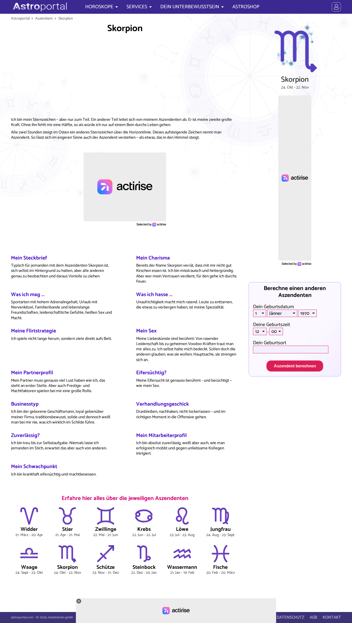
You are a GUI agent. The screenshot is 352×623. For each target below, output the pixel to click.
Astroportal (20, 18)
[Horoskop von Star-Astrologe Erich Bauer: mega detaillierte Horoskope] (39, 7)
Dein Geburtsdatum (273, 307)
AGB (313, 617)
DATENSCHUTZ (290, 617)
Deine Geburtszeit (271, 325)
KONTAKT (332, 617)
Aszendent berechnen (295, 366)
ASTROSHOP (245, 7)
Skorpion (65, 18)
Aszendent (44, 18)
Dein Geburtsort (269, 343)
